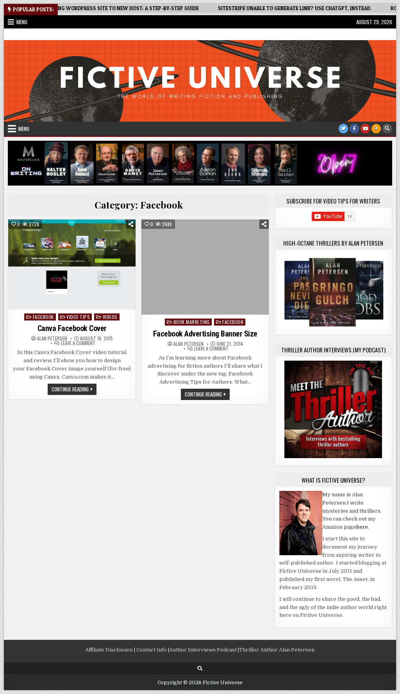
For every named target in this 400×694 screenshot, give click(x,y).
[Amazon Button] (376, 128)
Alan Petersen (52, 338)
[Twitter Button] (343, 128)
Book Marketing (191, 322)
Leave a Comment (78, 343)
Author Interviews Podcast (203, 650)
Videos (110, 316)
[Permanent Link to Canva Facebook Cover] (72, 265)
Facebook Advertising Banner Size (205, 333)
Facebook (43, 316)
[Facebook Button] (354, 128)
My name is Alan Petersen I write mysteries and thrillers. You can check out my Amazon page (352, 511)
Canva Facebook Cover (72, 328)
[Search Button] (387, 128)
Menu (21, 22)
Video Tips (78, 316)
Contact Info (151, 650)
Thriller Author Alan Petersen (276, 650)
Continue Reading (74, 390)
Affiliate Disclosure (109, 650)
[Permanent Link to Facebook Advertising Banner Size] (205, 267)
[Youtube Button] (365, 128)
